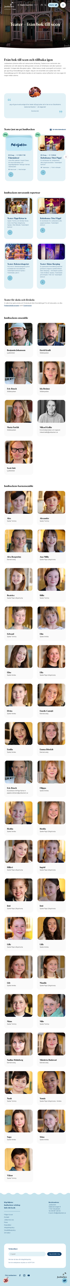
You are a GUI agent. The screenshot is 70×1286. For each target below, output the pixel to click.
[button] (42, 5)
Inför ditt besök (9, 1208)
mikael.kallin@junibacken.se (49, 432)
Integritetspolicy (9, 1227)
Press (6, 1222)
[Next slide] (65, 156)
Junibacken (7, 9)
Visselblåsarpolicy (10, 1230)
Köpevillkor (7, 1225)
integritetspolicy (26, 1259)
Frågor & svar (8, 1214)
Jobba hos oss (9, 1220)
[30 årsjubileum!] (6, 1280)
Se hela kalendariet (59, 129)
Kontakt (6, 1217)
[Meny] (63, 5)
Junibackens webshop (12, 1205)
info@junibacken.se (60, 1213)
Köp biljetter (8, 1202)
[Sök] (45, 5)
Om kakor (7, 1233)
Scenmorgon (27, 305)
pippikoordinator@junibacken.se (17, 793)
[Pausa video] (64, 39)
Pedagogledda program (11, 305)
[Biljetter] (64, 1280)
